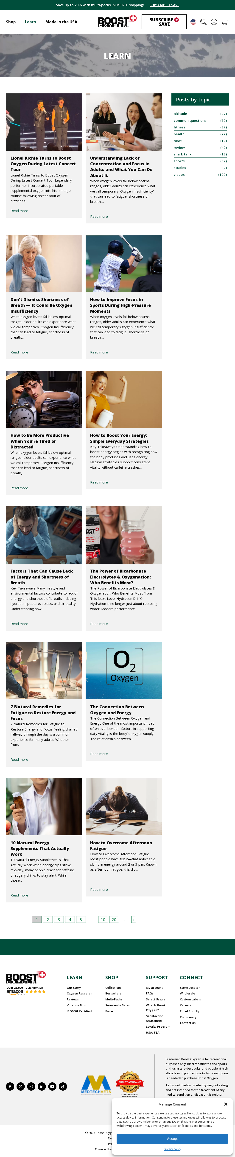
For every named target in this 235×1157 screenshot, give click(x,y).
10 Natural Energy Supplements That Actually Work (40, 848)
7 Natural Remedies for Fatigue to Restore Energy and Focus (43, 712)
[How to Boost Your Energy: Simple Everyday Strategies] (124, 399)
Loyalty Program (158, 1026)
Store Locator (190, 988)
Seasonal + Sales (117, 1005)
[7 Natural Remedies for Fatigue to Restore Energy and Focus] (44, 670)
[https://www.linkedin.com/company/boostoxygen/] (42, 1086)
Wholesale (187, 993)
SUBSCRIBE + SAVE (164, 5)
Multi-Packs (113, 999)
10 (103, 919)
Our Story (74, 988)
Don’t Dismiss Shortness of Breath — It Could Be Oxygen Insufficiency (41, 305)
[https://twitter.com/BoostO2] (21, 1086)
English (193, 22)
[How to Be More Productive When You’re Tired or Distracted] (44, 399)
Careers (185, 1005)
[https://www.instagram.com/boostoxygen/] (31, 1086)
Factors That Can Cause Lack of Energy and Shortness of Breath (42, 576)
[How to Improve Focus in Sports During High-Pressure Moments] (124, 263)
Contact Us (188, 1023)
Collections (113, 988)
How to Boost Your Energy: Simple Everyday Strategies (119, 438)
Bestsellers (113, 993)
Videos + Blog (77, 1005)
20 (114, 919)
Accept (172, 1139)
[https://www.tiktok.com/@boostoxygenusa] (63, 1086)
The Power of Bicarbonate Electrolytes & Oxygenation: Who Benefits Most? (120, 576)
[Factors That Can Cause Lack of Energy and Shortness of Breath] (44, 535)
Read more (19, 210)
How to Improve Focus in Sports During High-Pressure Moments (120, 305)
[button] (226, 1104)
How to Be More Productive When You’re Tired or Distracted (40, 440)
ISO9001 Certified (79, 1011)
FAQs (149, 993)
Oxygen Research (79, 993)
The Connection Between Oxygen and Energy (117, 709)
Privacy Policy (172, 1149)
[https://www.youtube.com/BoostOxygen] (52, 1086)
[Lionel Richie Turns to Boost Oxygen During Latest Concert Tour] (44, 122)
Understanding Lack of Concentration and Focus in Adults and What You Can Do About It (121, 166)
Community (188, 1017)
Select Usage (155, 999)
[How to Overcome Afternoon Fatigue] (124, 806)
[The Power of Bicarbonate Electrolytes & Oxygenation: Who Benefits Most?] (124, 535)
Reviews (73, 999)
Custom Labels (190, 999)
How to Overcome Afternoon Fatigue (121, 845)
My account (154, 988)
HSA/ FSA (152, 1032)
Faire (109, 1011)
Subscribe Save (164, 22)
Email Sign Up (190, 1011)
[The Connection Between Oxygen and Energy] (124, 670)
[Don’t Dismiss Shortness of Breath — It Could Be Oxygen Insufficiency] (44, 263)
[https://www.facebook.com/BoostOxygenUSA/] (10, 1086)
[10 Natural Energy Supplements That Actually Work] (44, 806)
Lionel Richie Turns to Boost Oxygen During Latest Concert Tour (43, 163)
